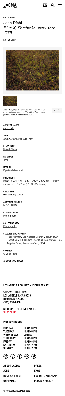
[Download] (54, 110)
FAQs (37, 371)
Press (38, 366)
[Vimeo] (33, 356)
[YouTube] (26, 356)
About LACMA (11, 366)
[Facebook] (19, 356)
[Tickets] (45, 6)
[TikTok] (12, 356)
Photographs (9, 216)
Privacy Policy (43, 381)
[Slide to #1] (10, 100)
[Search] (53, 6)
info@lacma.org (13, 299)
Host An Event (12, 376)
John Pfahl (8, 128)
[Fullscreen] (59, 110)
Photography (9, 226)
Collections (9, 18)
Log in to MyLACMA (46, 376)
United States (10, 149)
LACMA (10, 5)
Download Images (14, 261)
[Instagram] (5, 356)
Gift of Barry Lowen (13, 195)
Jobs (6, 371)
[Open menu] (60, 6)
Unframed (9, 381)
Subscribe (9, 313)
